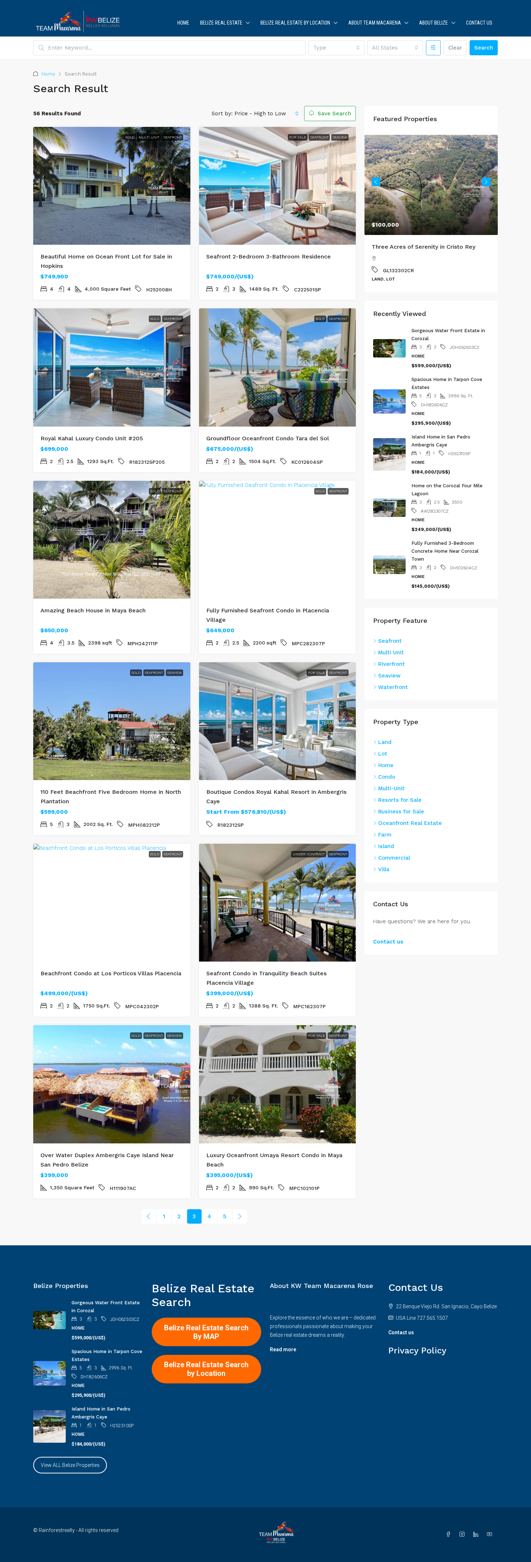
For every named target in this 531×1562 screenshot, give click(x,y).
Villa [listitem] (383, 869)
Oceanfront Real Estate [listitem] (410, 823)
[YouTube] (491, 1534)
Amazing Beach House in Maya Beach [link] (93, 610)
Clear (455, 47)
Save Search (333, 113)
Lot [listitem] (382, 753)
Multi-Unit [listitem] (391, 788)
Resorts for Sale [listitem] (400, 800)
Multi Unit (149, 137)
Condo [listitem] (386, 777)
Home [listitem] (385, 765)
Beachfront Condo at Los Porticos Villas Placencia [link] (110, 973)
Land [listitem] (385, 742)
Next (486, 181)
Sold (129, 137)
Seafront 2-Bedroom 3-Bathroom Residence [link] (268, 256)
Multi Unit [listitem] (391, 652)
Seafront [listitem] (390, 641)
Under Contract (309, 854)
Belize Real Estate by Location (295, 23)
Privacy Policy (417, 1350)
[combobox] (336, 47)
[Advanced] (433, 47)
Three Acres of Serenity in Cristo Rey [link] (423, 246)
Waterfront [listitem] (393, 687)
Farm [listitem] (385, 834)
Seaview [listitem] (389, 675)
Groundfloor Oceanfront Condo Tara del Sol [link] (267, 438)
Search (483, 47)
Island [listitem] (386, 846)
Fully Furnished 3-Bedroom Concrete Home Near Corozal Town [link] (445, 551)
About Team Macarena (374, 23)
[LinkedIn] (477, 1534)
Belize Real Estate (221, 23)
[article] (431, 213)
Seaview (340, 137)
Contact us (388, 941)
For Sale (297, 137)
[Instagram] (463, 1534)
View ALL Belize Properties (70, 1465)
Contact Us (479, 23)
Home (183, 23)
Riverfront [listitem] (391, 664)
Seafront (173, 137)
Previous (376, 181)
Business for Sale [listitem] (401, 811)
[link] (111, 186)
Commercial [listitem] (394, 858)
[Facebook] (450, 1534)
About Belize (433, 23)
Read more (283, 1349)
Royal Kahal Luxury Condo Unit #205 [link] (91, 438)
